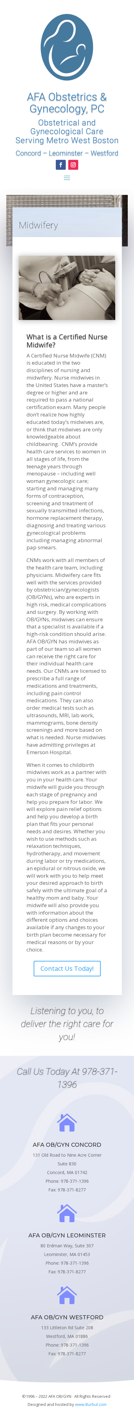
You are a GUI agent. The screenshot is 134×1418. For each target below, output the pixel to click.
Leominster (66, 153)
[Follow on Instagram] (73, 165)
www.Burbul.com (91, 1404)
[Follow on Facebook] (61, 165)
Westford (104, 153)
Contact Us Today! (67, 968)
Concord (28, 153)
